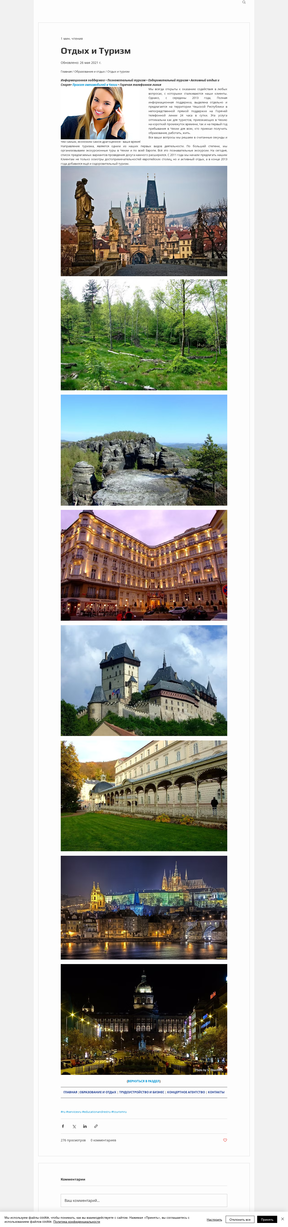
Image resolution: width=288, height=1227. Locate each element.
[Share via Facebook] (63, 1126)
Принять (267, 1219)
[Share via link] (96, 1126)
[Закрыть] (282, 1219)
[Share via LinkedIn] (85, 1126)
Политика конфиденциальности (76, 1221)
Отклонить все (240, 1219)
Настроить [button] (214, 1219)
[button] (244, 2)
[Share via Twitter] (74, 1126)
